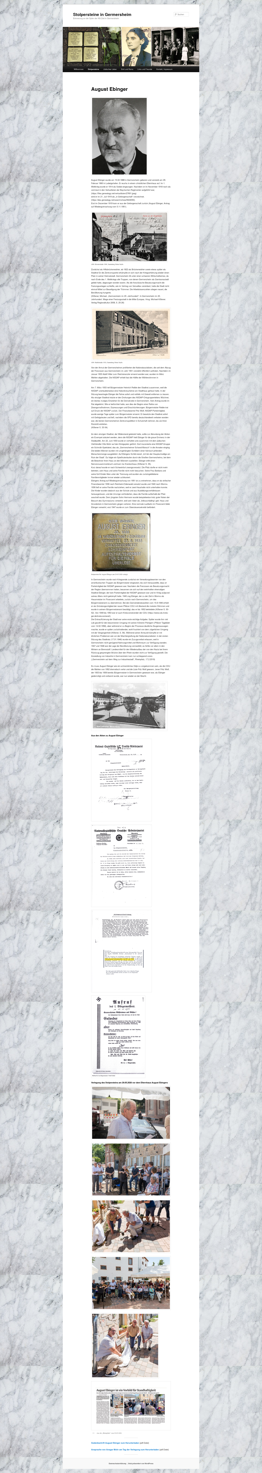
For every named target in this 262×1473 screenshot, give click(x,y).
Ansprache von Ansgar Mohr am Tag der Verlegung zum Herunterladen (125, 1449)
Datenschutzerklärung (117, 1463)
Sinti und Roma (127, 69)
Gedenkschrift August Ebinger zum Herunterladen (115, 1442)
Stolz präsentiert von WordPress (140, 1463)
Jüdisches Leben (110, 69)
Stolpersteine (93, 69)
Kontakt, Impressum (164, 69)
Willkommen (79, 69)
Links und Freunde (144, 69)
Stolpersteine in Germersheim (102, 14)
